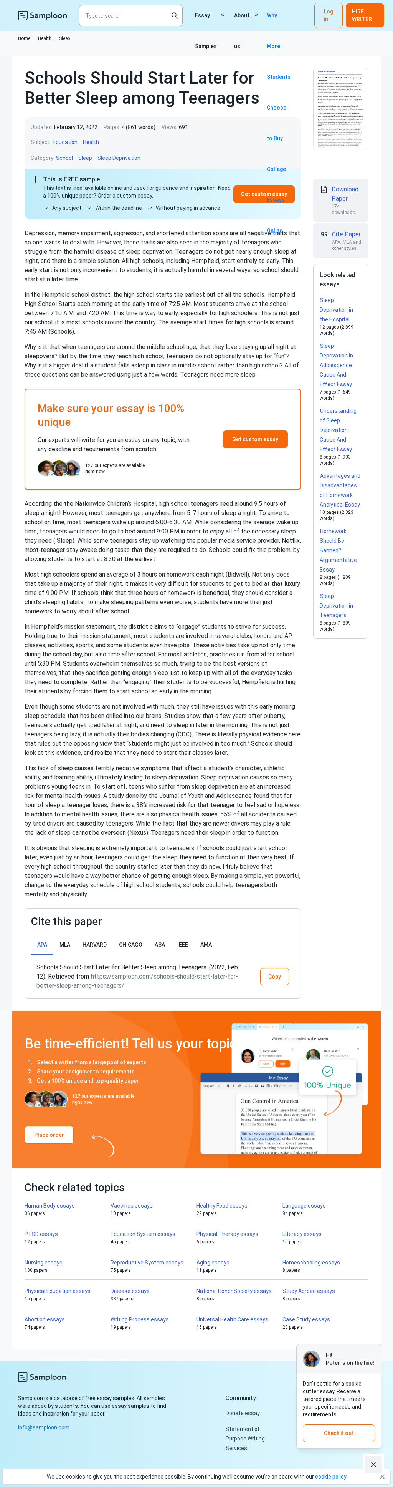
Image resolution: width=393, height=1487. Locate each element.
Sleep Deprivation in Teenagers (336, 605)
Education (65, 142)
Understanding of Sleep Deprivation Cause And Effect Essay (338, 430)
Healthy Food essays (222, 1206)
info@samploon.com (43, 1427)
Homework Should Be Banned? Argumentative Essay (338, 550)
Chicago (130, 945)
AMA (206, 945)
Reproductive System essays (147, 1262)
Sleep (64, 38)
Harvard (95, 945)
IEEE (182, 945)
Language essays (304, 1206)
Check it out (339, 1433)
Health (46, 38)
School (64, 158)
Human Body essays (50, 1206)
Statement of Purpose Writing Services (245, 1438)
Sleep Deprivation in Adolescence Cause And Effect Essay (336, 365)
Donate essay (243, 1413)
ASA (160, 945)
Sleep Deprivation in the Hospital (336, 309)
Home (26, 38)
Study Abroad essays (308, 1291)
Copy (274, 977)
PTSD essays (41, 1234)
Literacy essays (302, 1234)
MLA (64, 945)
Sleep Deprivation (118, 158)
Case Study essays (306, 1319)
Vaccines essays (132, 1206)
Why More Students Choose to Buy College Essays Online (279, 21)
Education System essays (143, 1234)
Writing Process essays (140, 1319)
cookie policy (331, 1477)
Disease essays (130, 1291)
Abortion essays (45, 1319)
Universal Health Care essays (232, 1319)
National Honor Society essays (234, 1291)
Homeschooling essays (311, 1262)
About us (241, 21)
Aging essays (213, 1262)
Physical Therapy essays (227, 1234)
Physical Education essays (58, 1291)
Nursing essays (44, 1262)
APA (42, 945)
